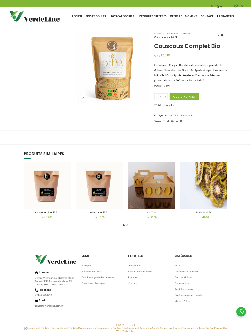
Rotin (177, 265)
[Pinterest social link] (172, 121)
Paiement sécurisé (91, 271)
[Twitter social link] (168, 121)
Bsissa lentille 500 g (47, 212)
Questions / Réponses (93, 283)
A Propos (86, 265)
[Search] (241, 6)
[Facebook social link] (164, 121)
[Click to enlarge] (83, 98)
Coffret (151, 212)
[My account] (212, 6)
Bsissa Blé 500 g (99, 212)
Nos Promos (134, 265)
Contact (132, 283)
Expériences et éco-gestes (189, 295)
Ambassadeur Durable (140, 271)
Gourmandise (172, 33)
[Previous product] (218, 35)
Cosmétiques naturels (186, 271)
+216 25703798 (43, 295)
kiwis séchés (203, 212)
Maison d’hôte (182, 301)
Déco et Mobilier (183, 277)
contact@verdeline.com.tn (49, 305)
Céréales (186, 33)
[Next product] (225, 35)
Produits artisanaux (185, 289)
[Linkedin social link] (177, 121)
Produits (132, 277)
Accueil (158, 33)
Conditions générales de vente (97, 277)
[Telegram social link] (181, 121)
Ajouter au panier (184, 96)
